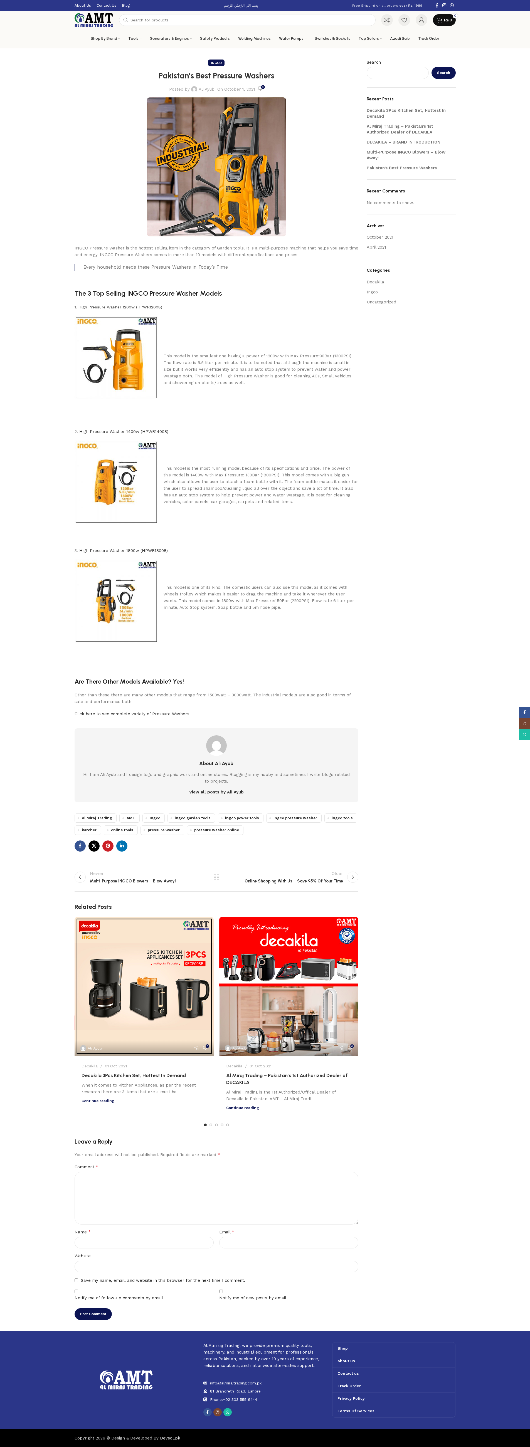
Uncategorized (381, 302)
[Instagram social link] (444, 5)
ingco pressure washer (295, 818)
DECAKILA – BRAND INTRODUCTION (403, 142)
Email (226, 1232)
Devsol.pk (170, 1438)
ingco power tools (242, 818)
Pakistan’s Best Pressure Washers (402, 167)
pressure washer (164, 830)
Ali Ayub (207, 89)
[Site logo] (94, 19)
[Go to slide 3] (216, 1125)
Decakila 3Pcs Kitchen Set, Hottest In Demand (134, 1075)
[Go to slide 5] (227, 1125)
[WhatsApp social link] (451, 5)
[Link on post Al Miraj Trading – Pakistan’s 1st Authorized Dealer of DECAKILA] (288, 986)
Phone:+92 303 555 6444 (233, 1399)
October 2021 (380, 237)
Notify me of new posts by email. (253, 1297)
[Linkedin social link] (121, 846)
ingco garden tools (193, 818)
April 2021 (376, 247)
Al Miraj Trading (97, 818)
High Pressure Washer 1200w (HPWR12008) (120, 307)
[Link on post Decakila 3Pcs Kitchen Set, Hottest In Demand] (144, 986)
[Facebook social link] (437, 5)
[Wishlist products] (404, 20)
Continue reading (98, 1101)
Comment (86, 1166)
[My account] (421, 20)
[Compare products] (387, 20)
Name (83, 1232)
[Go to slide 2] (210, 1125)
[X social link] (94, 846)
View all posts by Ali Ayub (216, 792)
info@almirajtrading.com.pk (236, 1383)
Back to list (216, 877)
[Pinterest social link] (108, 846)
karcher (89, 830)
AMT (131, 818)
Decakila (90, 1066)
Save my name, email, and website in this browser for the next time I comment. (163, 1280)
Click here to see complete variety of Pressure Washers (132, 713)
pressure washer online (216, 830)
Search (374, 62)
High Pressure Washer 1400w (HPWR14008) (123, 431)
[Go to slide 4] (222, 1125)
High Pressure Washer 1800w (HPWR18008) (123, 550)
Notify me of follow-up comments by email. (119, 1297)
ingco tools (342, 818)
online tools (122, 830)
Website (83, 1255)
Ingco (216, 63)
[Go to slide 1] (205, 1125)
